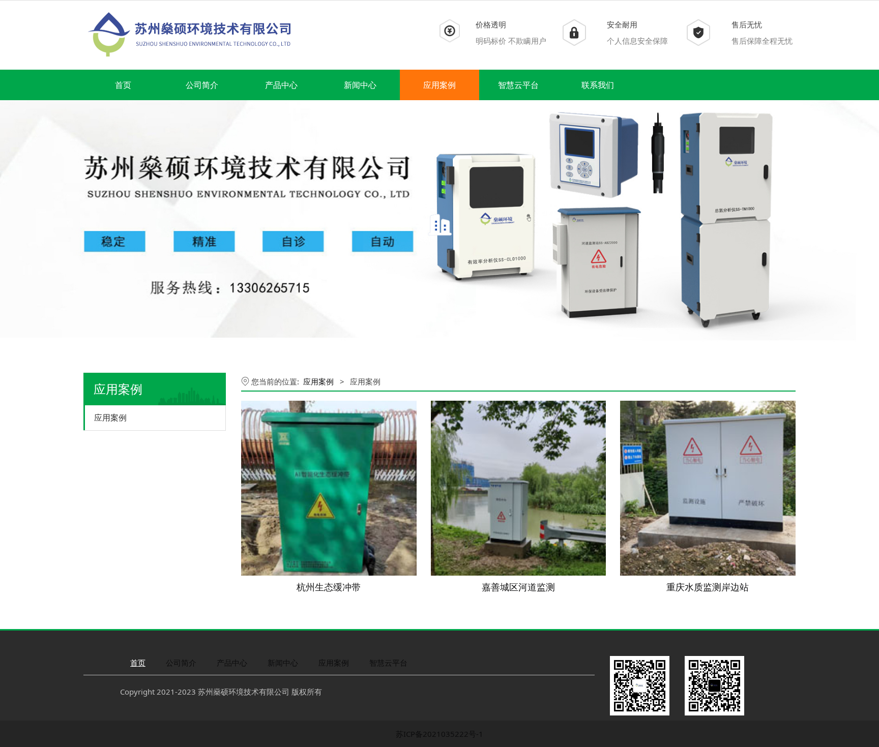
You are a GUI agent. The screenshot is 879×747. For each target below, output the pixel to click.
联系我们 (597, 85)
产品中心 (281, 85)
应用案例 (439, 85)
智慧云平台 (518, 85)
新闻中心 (360, 85)
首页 (123, 85)
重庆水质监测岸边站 (707, 587)
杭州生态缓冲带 (329, 587)
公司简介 (202, 85)
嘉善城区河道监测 (518, 587)
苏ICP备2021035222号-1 (439, 734)
